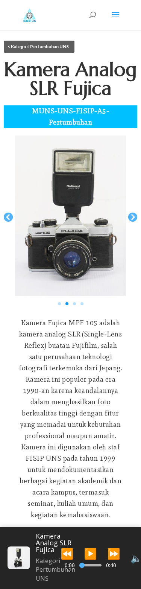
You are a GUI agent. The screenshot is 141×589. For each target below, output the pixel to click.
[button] (8, 217)
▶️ (90, 553)
